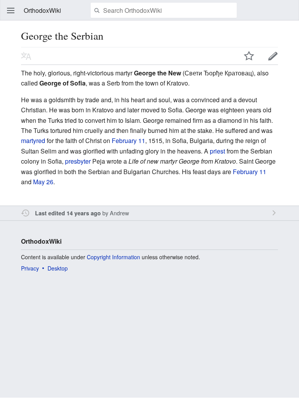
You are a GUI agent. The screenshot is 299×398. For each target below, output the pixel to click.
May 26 (43, 181)
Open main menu (11, 10)
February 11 (128, 140)
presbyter (78, 161)
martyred (33, 140)
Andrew (119, 213)
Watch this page (249, 56)
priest (217, 151)
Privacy (30, 268)
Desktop (57, 268)
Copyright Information (113, 257)
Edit (273, 56)
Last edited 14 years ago (68, 213)
